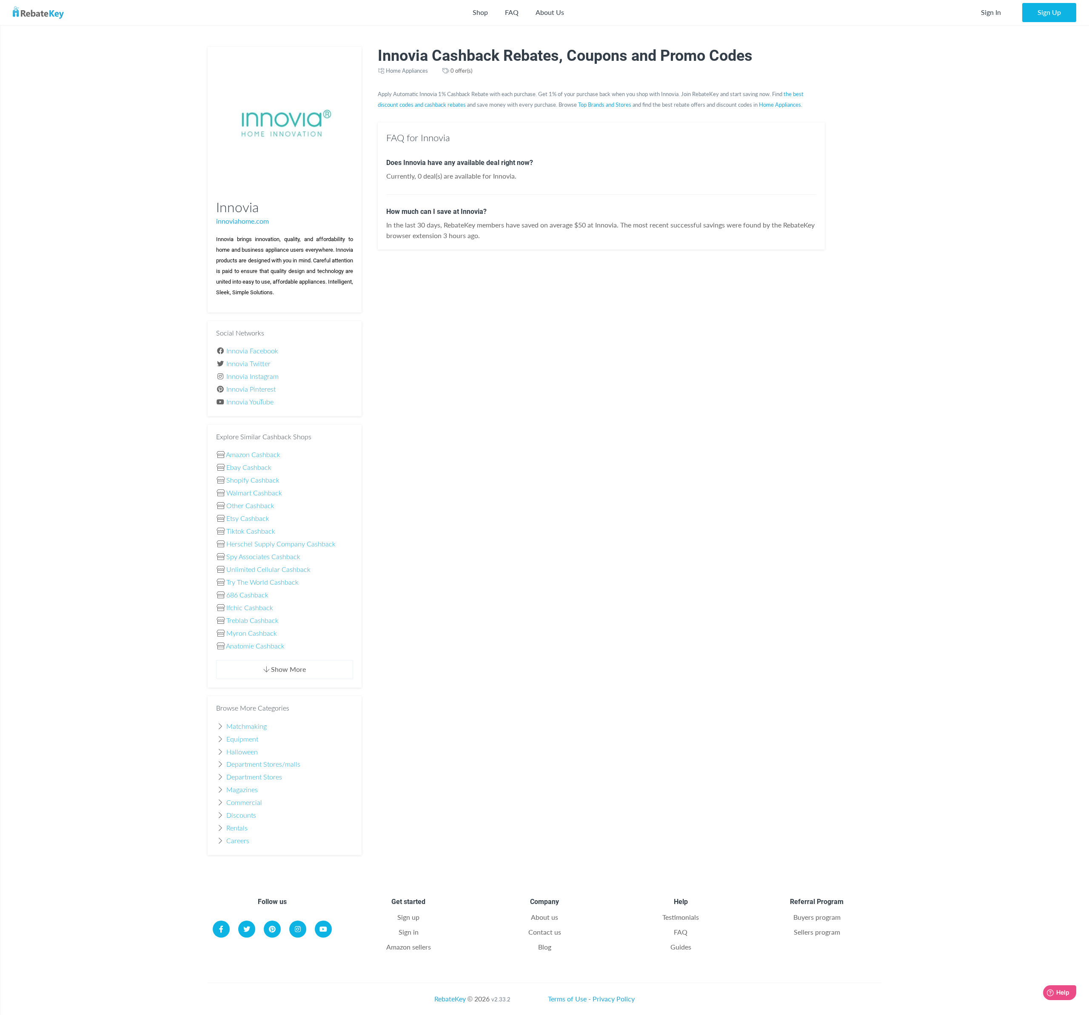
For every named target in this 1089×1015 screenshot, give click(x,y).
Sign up (408, 917)
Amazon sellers (408, 947)
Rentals (237, 828)
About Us (550, 12)
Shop (480, 12)
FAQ (512, 12)
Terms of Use (567, 999)
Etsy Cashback (247, 518)
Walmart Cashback (254, 493)
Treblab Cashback (252, 620)
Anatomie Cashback (255, 646)
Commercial (244, 802)
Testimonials (680, 917)
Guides (680, 947)
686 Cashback (247, 595)
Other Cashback (250, 506)
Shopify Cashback (252, 480)
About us (544, 917)
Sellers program (817, 932)
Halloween (242, 752)
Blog (544, 947)
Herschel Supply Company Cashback (281, 544)
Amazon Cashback (253, 455)
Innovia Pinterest (251, 389)
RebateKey (450, 999)
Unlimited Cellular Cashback (268, 569)
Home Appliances (407, 70)
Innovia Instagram (252, 376)
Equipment (242, 739)
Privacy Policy (614, 999)
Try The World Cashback (262, 582)
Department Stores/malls (263, 764)
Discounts (241, 815)
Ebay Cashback (248, 467)
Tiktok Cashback (250, 531)
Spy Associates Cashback (263, 557)
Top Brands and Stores (604, 104)
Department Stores (254, 777)
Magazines (242, 790)
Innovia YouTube (250, 402)
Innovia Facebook (252, 351)
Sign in (409, 932)
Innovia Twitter (248, 364)
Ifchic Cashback (249, 608)
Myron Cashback (251, 633)
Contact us (544, 932)
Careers (237, 841)
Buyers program (817, 917)
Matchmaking (246, 726)
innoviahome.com (242, 221)
